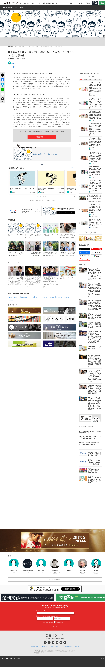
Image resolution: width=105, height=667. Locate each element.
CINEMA (66, 3)
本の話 (18, 658)
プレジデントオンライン (95, 227)
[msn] (60, 642)
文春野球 (81, 3)
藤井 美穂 (92, 214)
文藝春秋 (54, 3)
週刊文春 (48, 3)
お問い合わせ (44, 646)
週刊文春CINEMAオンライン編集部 (94, 201)
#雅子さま (31, 297)
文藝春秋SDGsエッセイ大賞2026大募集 (66, 278)
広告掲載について (35, 646)
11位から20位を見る (90, 232)
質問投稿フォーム (42, 137)
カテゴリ (33, 3)
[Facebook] (45, 642)
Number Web (5, 658)
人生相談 (16, 67)
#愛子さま (38, 297)
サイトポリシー (68, 646)
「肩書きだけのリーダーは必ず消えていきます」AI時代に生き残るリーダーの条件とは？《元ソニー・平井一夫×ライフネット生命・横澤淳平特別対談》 (16, 280)
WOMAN (60, 3)
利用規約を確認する (48, 622)
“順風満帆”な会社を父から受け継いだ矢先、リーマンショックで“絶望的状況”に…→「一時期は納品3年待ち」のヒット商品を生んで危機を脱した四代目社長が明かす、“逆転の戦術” (33, 281)
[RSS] (64, 642)
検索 (89, 3)
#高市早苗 (16, 297)
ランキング (27, 3)
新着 (21, 3)
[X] (49, 642)
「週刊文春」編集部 (94, 216)
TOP (9, 46)
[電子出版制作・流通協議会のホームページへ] (37, 651)
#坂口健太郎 (24, 297)
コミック (75, 3)
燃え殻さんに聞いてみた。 (15, 7)
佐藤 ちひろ (93, 95)
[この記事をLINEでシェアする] (2, 90)
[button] (38, 196)
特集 (39, 3)
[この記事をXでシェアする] (2, 75)
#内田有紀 (45, 297)
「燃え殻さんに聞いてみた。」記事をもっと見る (41, 200)
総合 (93, 76)
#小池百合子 (59, 297)
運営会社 (77, 646)
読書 (71, 3)
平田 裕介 (92, 120)
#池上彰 (11, 297)
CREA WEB (12, 658)
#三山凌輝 (66, 297)
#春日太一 (11, 300)
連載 (44, 3)
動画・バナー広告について (56, 646)
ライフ (10, 67)
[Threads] (53, 642)
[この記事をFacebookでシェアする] (2, 80)
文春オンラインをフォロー (66, 212)
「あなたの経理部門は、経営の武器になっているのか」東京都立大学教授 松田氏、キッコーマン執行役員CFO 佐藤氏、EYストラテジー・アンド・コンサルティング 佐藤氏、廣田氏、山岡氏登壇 (50, 282)
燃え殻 (13, 63)
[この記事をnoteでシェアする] (2, 94)
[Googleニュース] (57, 642)
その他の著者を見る (54, 579)
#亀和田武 (51, 297)
